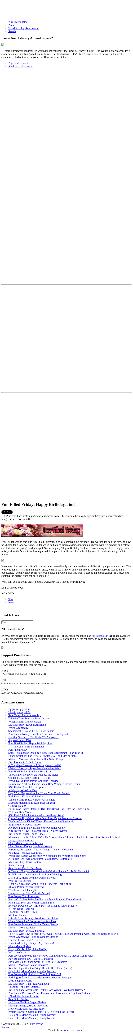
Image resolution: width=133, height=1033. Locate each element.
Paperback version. (18, 63)
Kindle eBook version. (20, 66)
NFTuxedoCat (100, 635)
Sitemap (5, 1027)
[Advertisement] (64, 9)
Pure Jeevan (36, 1023)
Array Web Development (72, 1030)
